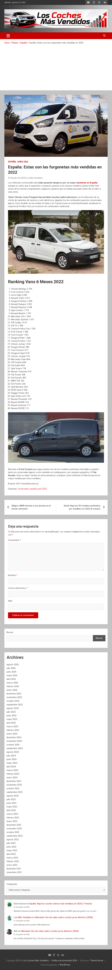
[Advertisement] (56, 66)
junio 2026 (11, 671)
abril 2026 (11, 679)
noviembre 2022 (14, 828)
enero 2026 (12, 690)
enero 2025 (12, 733)
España (12, 162)
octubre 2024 (13, 744)
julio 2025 (11, 712)
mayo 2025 (12, 719)
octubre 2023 (13, 788)
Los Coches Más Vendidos (36, 960)
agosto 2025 (13, 708)
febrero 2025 (13, 730)
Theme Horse (96, 960)
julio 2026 (11, 668)
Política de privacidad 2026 (64, 960)
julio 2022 (11, 843)
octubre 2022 (13, 832)
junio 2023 (11, 803)
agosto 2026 (13, 664)
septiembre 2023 (15, 792)
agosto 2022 (13, 839)
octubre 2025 (13, 701)
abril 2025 (11, 723)
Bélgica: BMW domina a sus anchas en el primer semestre (31, 507)
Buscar (10, 632)
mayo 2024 (12, 763)
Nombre (12, 575)
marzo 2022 (12, 857)
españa (33, 489)
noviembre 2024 (14, 741)
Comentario (14, 540)
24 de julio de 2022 (16, 178)
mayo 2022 (12, 850)
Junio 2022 (22, 162)
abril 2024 (11, 766)
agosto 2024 (13, 752)
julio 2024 (11, 755)
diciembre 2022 (14, 825)
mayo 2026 (12, 675)
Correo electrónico (18, 588)
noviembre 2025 (14, 697)
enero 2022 (12, 865)
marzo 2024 (12, 770)
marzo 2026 (12, 682)
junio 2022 (42, 489)
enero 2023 (12, 821)
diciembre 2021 (14, 868)
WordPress (65, 964)
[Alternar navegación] (8, 35)
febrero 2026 (13, 686)
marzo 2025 (12, 726)
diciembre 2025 (14, 693)
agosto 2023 (13, 795)
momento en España (86, 182)
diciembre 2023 (14, 781)
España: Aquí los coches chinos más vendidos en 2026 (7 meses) (60, 903)
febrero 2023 (13, 817)
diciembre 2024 (14, 737)
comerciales (23, 489)
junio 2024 (11, 759)
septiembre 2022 (15, 836)
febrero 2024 (13, 774)
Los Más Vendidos (34, 178)
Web (10, 601)
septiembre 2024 (15, 748)
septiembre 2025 (15, 704)
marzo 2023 (12, 814)
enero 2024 (12, 777)
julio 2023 (11, 799)
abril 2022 (11, 854)
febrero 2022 (13, 861)
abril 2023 (11, 810)
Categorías (12, 884)
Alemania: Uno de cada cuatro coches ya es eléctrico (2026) (64, 917)
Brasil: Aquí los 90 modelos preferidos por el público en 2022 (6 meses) (82, 507)
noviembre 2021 (14, 872)
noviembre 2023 (14, 784)
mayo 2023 (12, 806)
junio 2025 (11, 715)
